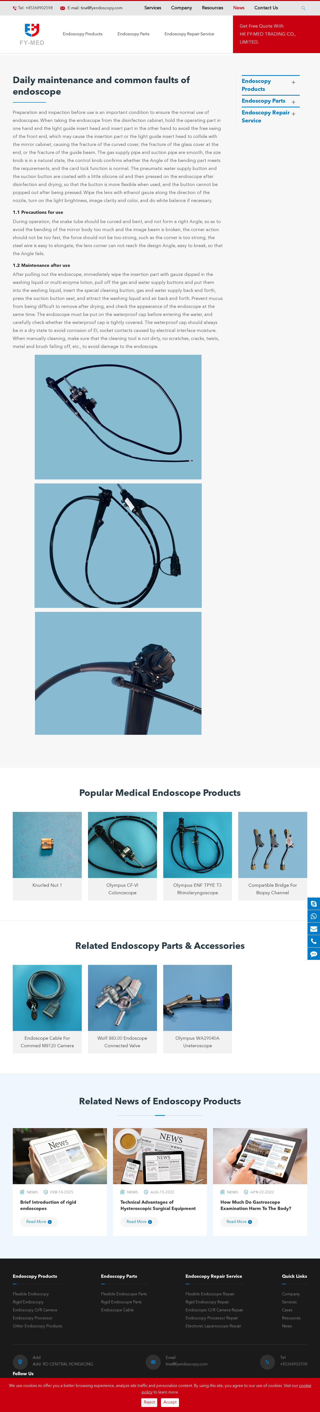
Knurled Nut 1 (47, 885)
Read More (36, 1222)
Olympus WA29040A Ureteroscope (198, 1042)
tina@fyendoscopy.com (101, 8)
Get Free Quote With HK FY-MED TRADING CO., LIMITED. (268, 34)
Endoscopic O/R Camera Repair (214, 1310)
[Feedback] (314, 954)
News (238, 8)
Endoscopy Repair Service (189, 34)
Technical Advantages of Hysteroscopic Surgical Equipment (158, 1205)
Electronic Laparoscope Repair (213, 1326)
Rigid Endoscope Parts (121, 1302)
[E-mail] (314, 929)
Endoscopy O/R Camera (35, 1310)
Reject (149, 1402)
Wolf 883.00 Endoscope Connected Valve (122, 1042)
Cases (287, 1310)
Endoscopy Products (82, 34)
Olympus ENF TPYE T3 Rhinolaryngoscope (197, 889)
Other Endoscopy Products (37, 1326)
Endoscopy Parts (134, 34)
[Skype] (314, 904)
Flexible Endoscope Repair (210, 1294)
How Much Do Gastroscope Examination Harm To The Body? (255, 1205)
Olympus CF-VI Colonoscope (122, 889)
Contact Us (266, 8)
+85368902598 (38, 8)
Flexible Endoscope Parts (124, 1294)
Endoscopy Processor (32, 1318)
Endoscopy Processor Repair (212, 1318)
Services (152, 8)
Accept (170, 1402)
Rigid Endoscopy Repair (207, 1302)
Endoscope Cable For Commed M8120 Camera (47, 1042)
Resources (212, 8)
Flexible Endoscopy (31, 1294)
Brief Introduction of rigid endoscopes (48, 1205)
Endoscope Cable (117, 1310)
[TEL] (314, 941)
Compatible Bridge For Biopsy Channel (272, 889)
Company (181, 8)
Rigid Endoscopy (28, 1302)
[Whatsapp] (314, 916)
